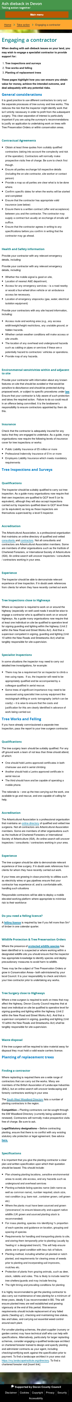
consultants (9, 540)
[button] (37, 14)
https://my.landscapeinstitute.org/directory (25, 1360)
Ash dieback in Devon (22, 3)
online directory (30, 823)
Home (7, 24)
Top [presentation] (2, 1382)
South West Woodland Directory (25, 1099)
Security (62, 1392)
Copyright (37, 1392)
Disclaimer (11, 1392)
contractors (26, 540)
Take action (23, 24)
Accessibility (36, 1398)
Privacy (50, 1392)
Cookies (24, 1392)
